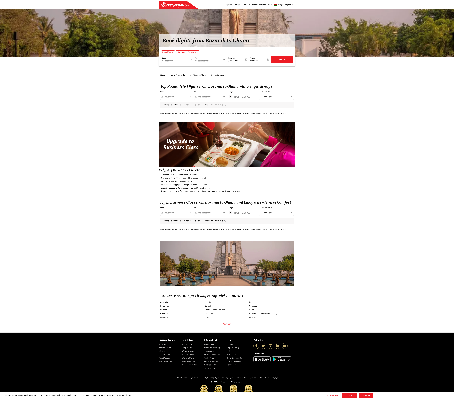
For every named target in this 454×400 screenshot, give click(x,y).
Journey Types (267, 92)
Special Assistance (188, 361)
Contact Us (231, 344)
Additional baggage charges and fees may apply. (246, 113)
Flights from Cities (241, 378)
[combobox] (176, 60)
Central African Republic (215, 310)
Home (162, 75)
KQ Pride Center (164, 354)
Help (270, 5)
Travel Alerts (231, 354)
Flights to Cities (195, 378)
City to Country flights (272, 378)
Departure (231, 58)
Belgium (252, 302)
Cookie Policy (209, 358)
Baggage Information (189, 365)
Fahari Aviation (164, 358)
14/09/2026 (255, 61)
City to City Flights (227, 378)
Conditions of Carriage (212, 348)
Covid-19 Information (234, 361)
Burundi (208, 306)
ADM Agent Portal (188, 358)
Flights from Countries (256, 378)
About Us (246, 5)
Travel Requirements (234, 358)
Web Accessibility (210, 368)
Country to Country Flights (210, 378)
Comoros (164, 313)
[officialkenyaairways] (270, 346)
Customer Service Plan (212, 361)
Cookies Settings (332, 395)
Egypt (207, 317)
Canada (163, 310)
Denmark (164, 317)
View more (227, 324)
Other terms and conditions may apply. (274, 113)
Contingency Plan (210, 365)
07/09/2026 (233, 61)
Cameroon (253, 306)
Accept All (366, 395)
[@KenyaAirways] (263, 346)
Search (282, 59)
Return (252, 58)
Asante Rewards (259, 5)
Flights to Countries (181, 378)
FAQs (229, 351)
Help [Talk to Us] (233, 348)
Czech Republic (211, 313)
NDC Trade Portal (188, 354)
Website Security (210, 351)
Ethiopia (252, 317)
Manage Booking (188, 344)
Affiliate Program (188, 351)
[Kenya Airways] (256, 346)
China (251, 310)
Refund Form (231, 365)
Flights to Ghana (200, 75)
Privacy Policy (209, 344)
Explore (228, 5)
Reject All (349, 395)
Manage (237, 5)
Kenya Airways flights (179, 75)
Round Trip (166, 52)
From (164, 58)
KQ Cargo (162, 351)
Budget (230, 92)
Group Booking (187, 348)
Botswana (164, 306)
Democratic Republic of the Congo (263, 313)
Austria (208, 302)
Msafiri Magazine (165, 361)
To (196, 58)
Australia (164, 302)
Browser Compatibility (212, 354)
